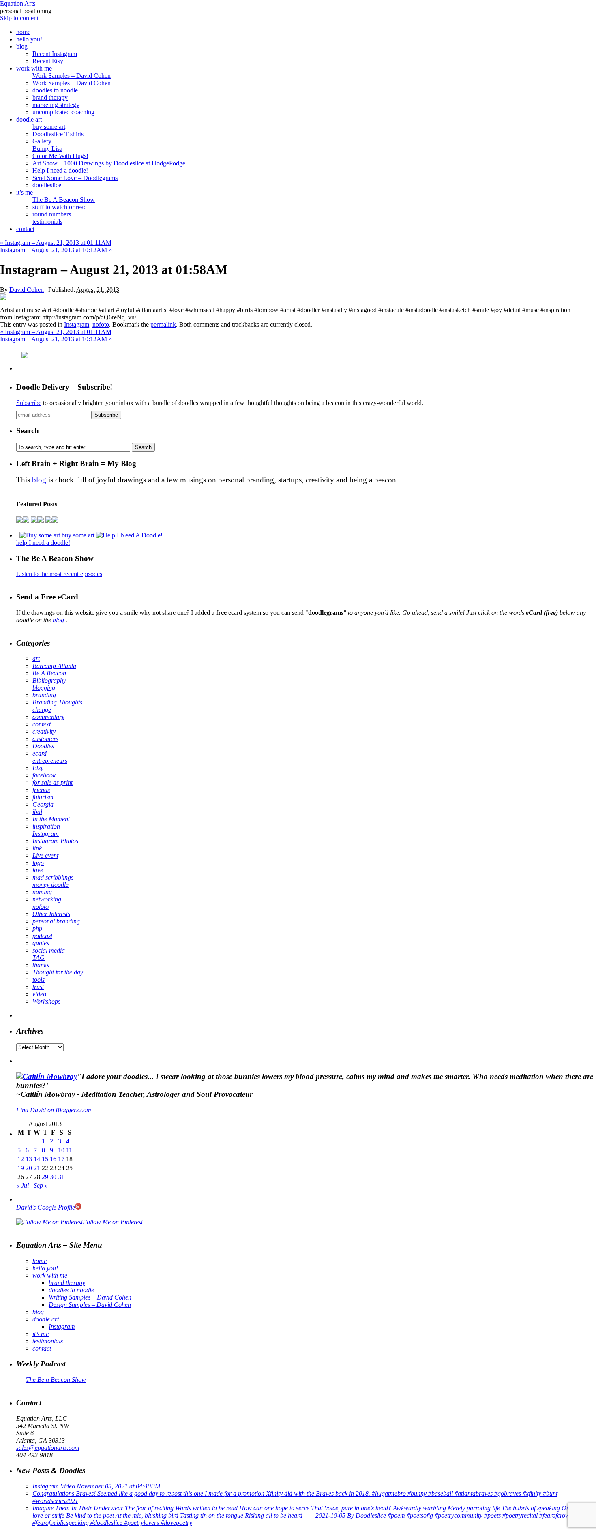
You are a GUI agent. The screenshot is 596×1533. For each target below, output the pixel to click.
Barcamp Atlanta (54, 665)
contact (25, 228)
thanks (40, 964)
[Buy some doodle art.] (39, 535)
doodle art (29, 119)
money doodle (50, 884)
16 (53, 1159)
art (36, 658)
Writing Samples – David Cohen (90, 1297)
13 (29, 1159)
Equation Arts (17, 3)
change (41, 709)
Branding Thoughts (57, 702)
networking (46, 899)
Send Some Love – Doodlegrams (75, 177)
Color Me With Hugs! (60, 155)
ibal (37, 811)
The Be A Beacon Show (63, 199)
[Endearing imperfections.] (48, 520)
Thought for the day (57, 972)
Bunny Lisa (47, 148)
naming (42, 892)
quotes (40, 943)
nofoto (100, 324)
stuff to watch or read (59, 206)
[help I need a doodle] (129, 535)
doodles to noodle (55, 90)
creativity (44, 731)
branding (44, 695)
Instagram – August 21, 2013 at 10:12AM (56, 249)
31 (61, 1176)
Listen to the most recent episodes (59, 573)
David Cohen (26, 289)
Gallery (41, 141)
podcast (42, 935)
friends (41, 789)
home (23, 31)
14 (37, 1159)
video (39, 994)
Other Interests (51, 913)
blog (22, 46)
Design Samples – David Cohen (90, 1304)
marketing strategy (55, 104)
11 (69, 1150)
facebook (44, 775)
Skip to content (19, 18)
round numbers (51, 214)
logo (38, 862)
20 (29, 1168)
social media (48, 950)
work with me (34, 68)
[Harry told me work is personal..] (34, 520)
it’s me (24, 192)
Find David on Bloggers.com (53, 1110)
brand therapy (50, 97)
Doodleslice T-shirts (58, 134)
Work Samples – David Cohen (71, 75)
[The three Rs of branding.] (19, 520)
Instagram (76, 324)
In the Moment (51, 819)
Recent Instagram (54, 53)
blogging (43, 687)
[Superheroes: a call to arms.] (26, 520)
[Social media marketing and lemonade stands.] (55, 520)
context (41, 724)
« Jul (22, 1185)
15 (45, 1159)
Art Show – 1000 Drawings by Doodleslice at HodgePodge (108, 163)
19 (20, 1168)
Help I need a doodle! (60, 170)
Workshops (46, 1001)
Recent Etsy (47, 61)
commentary (48, 716)
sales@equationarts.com (47, 1447)
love (37, 870)
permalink (163, 324)
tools (38, 979)
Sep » (41, 1185)
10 (61, 1150)
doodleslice (46, 185)
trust (38, 986)
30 (53, 1176)
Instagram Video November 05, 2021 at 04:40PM (96, 1486)
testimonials (47, 221)
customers (45, 738)
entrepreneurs (49, 760)
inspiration (46, 826)
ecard (39, 753)
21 (37, 1168)
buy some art (48, 126)
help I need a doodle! (43, 542)
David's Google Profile (45, 1207)
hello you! (29, 39)
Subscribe (28, 402)
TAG (38, 957)
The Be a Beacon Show (56, 1379)
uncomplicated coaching (63, 112)
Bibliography (49, 680)
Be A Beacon (49, 673)
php (37, 928)
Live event (45, 855)
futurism (43, 797)
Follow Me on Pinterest (113, 1221)
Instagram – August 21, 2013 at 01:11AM (55, 242)
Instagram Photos (55, 840)
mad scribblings (52, 877)
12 (20, 1159)
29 (45, 1176)
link (37, 848)
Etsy (37, 767)
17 (61, 1159)
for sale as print (52, 782)
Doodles (43, 746)
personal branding (56, 921)
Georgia (43, 804)
